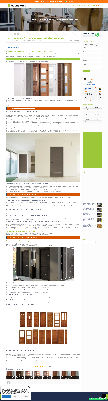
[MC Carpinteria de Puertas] (17, 5)
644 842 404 (49, 58)
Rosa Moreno (91, 88)
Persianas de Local (88, 142)
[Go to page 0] (90, 100)
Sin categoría (87, 167)
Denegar (15, 396)
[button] (28, 387)
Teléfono (85, 55)
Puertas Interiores (87, 163)
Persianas (86, 140)
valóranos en (90, 84)
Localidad (85, 60)
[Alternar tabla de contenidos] (20, 48)
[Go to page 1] (91, 100)
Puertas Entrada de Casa (89, 159)
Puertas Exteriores (88, 161)
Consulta (85, 64)
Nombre (85, 47)
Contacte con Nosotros (40, 58)
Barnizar (86, 132)
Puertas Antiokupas (88, 148)
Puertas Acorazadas (88, 146)
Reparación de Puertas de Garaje (91, 165)
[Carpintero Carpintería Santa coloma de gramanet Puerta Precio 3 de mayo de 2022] (105, 396)
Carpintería (86, 134)
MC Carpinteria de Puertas (93, 78)
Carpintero (86, 136)
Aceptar (6, 396)
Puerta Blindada (87, 144)
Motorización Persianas (89, 138)
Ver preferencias (25, 396)
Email (84, 51)
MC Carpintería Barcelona (26, 40)
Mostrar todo (77, 34)
